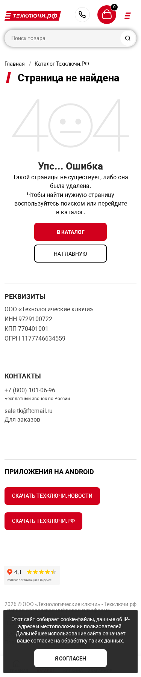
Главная (15, 64)
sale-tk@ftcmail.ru (29, 410)
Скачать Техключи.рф (43, 521)
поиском (73, 203)
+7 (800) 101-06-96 (82, 14)
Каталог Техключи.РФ (62, 64)
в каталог (71, 232)
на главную (70, 254)
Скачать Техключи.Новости (52, 496)
